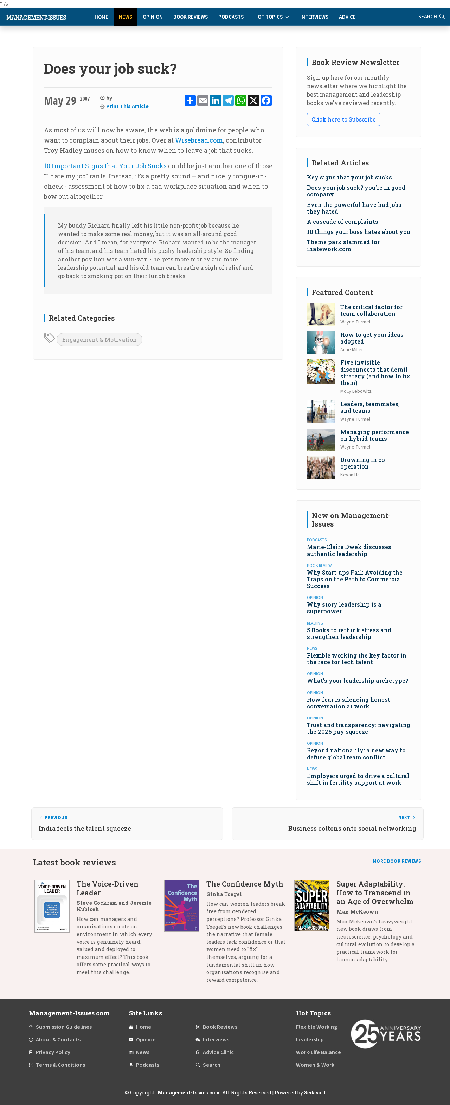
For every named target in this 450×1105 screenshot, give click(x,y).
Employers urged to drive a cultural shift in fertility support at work (358, 779)
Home (101, 17)
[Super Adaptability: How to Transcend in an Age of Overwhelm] (315, 924)
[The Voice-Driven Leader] (55, 931)
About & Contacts (58, 1039)
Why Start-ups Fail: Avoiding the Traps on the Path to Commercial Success (355, 579)
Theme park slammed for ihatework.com (343, 245)
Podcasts (231, 17)
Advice (347, 17)
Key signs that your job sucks (349, 177)
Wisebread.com (199, 140)
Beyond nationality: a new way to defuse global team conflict (356, 753)
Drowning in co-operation (363, 463)
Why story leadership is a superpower (344, 608)
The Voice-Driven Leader (108, 888)
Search (428, 16)
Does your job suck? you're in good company (356, 191)
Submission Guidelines (64, 1027)
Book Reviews (190, 17)
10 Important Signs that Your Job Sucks (105, 166)
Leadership (310, 1039)
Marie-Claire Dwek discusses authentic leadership (349, 550)
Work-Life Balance (318, 1052)
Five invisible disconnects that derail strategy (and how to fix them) (375, 372)
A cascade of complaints (342, 221)
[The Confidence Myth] (185, 934)
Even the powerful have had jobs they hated (354, 208)
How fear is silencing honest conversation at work (348, 703)
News (125, 17)
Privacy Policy (53, 1052)
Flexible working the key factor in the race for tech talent (356, 659)
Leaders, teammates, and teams (370, 407)
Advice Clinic (218, 1052)
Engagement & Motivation (99, 339)
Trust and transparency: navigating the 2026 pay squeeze (358, 728)
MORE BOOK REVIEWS (397, 861)
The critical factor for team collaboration (371, 310)
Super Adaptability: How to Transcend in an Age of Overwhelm (374, 892)
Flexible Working (316, 1027)
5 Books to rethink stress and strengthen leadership (349, 633)
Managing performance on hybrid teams (374, 435)
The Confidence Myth (244, 883)
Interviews (314, 17)
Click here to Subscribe (343, 119)
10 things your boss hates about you (358, 231)
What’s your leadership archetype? (357, 680)
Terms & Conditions (60, 1065)
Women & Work (315, 1065)
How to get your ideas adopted (372, 338)
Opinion (153, 17)
